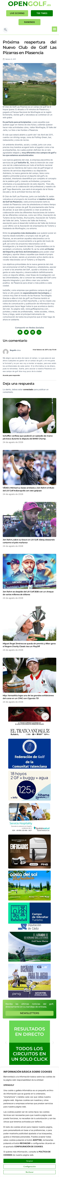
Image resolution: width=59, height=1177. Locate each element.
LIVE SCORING (17, 13)
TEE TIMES (41, 13)
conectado (28, 389)
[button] (5, 30)
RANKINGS (29, 22)
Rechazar (29, 1172)
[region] (29, 1122)
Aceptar (29, 1161)
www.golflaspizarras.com (37, 309)
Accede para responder (11, 375)
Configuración (29, 1166)
